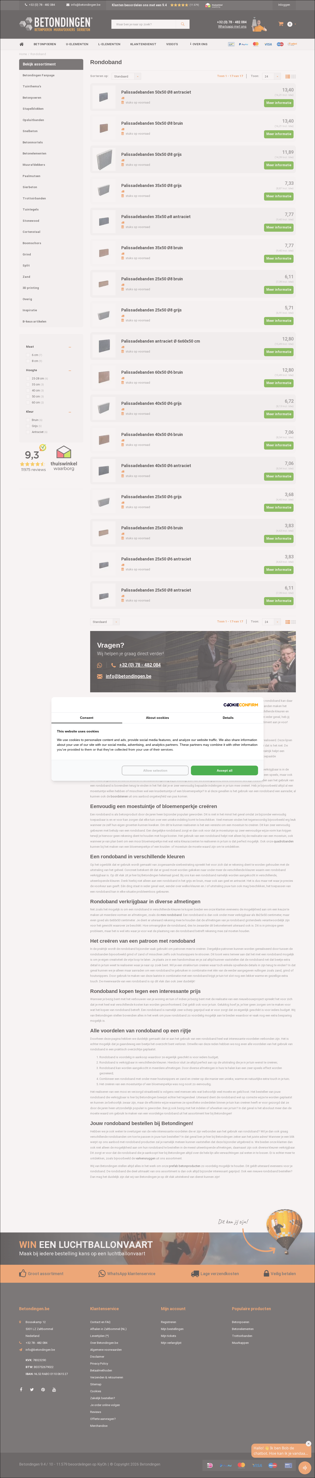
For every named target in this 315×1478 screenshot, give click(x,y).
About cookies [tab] (157, 718)
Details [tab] (228, 718)
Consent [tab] (86, 718)
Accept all (224, 770)
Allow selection (155, 770)
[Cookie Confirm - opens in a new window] (240, 705)
